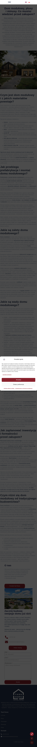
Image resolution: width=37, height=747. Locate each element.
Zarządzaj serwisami (7, 374)
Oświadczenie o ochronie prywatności (23, 388)
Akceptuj (18, 379)
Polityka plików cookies (9, 388)
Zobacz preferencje (18, 384)
